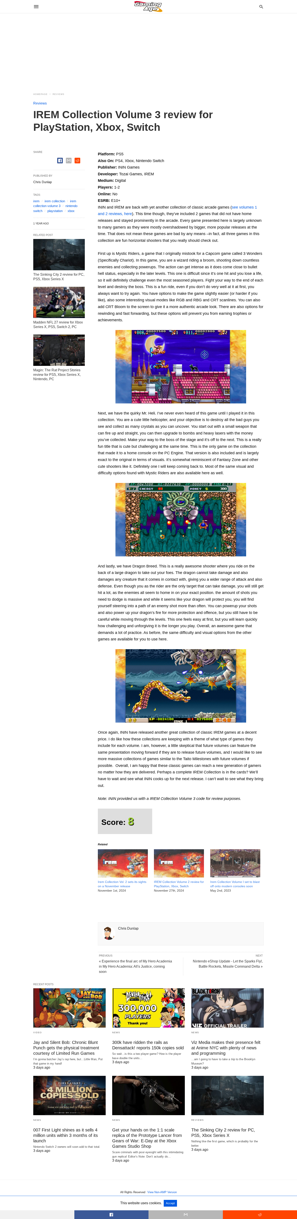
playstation (55, 211)
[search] (261, 6)
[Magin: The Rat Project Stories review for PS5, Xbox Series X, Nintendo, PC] (59, 350)
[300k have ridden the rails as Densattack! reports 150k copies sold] (148, 1008)
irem (36, 201)
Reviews (58, 94)
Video (37, 1032)
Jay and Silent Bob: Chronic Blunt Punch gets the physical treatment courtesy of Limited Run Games (66, 1048)
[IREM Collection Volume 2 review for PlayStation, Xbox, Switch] (179, 876)
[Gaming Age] (148, 6)
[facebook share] (60, 160)
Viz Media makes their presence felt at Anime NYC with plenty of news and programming (225, 1048)
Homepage (40, 94)
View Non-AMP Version (162, 1192)
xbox (71, 211)
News (116, 1032)
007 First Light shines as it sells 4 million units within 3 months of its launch (65, 1135)
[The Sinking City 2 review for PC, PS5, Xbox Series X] (59, 254)
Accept (170, 1203)
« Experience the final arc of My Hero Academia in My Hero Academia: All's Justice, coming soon (135, 966)
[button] (181, 366)
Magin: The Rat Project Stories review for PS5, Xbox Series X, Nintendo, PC (57, 374)
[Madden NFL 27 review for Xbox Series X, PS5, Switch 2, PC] (59, 302)
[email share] (69, 160)
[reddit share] (77, 160)
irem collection (55, 201)
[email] (185, 1214)
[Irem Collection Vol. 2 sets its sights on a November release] (123, 876)
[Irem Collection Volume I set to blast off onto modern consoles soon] (235, 876)
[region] (148, 50)
